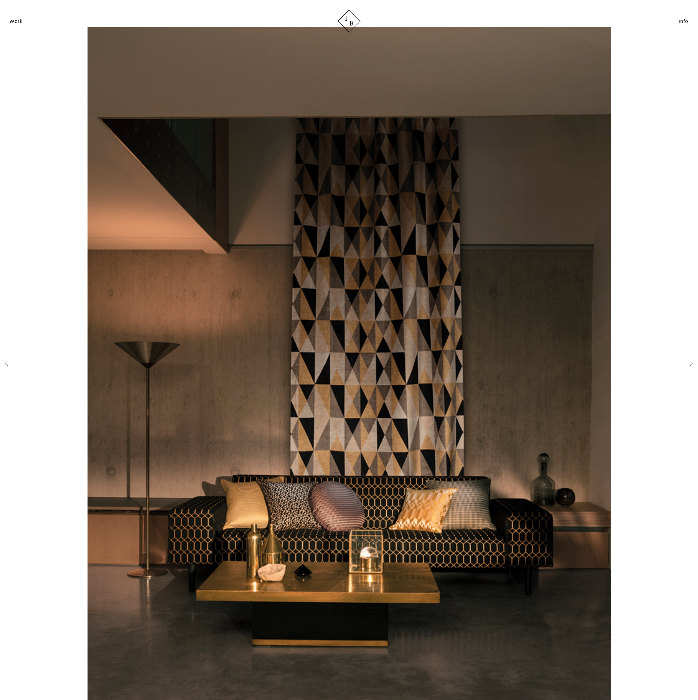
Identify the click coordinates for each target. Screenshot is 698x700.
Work (16, 21)
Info (683, 21)
